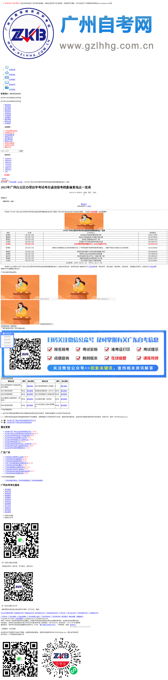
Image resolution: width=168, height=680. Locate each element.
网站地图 (72, 616)
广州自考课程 (21, 616)
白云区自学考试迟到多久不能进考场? (17, 435)
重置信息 (13, 326)
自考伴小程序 (9, 145)
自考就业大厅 (9, 133)
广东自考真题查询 (24, 480)
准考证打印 (8, 137)
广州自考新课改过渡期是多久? (15, 467)
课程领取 (8, 119)
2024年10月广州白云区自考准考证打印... (18, 431)
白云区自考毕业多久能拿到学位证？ (17, 446)
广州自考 (91, 266)
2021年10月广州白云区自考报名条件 (19, 422)
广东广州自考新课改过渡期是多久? (17, 463)
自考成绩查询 (9, 135)
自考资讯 (8, 107)
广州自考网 (12, 182)
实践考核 (8, 504)
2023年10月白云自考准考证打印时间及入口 (19, 433)
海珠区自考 (8, 162)
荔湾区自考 (8, 158)
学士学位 (8, 506)
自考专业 (8, 113)
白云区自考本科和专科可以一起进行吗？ (19, 444)
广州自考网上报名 (11, 131)
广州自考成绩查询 (36, 480)
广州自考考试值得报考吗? (13, 461)
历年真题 (8, 489)
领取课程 (30, 386)
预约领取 (64, 386)
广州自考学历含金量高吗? (13, 459)
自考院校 (8, 115)
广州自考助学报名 (11, 480)
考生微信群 (8, 139)
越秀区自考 (8, 160)
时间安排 (8, 510)
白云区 (20, 182)
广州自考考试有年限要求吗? (14, 473)
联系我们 (65, 616)
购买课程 (30, 391)
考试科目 (8, 508)
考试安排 (8, 111)
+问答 (89, 206)
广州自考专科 (56, 616)
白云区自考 (8, 166)
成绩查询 (8, 495)
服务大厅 (8, 147)
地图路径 (80, 616)
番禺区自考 (8, 169)
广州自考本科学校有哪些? (13, 465)
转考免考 (8, 493)
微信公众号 (8, 141)
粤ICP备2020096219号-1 (48, 625)
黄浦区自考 (8, 168)
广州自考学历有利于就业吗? (14, 469)
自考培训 (4, 178)
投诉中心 (73, 625)
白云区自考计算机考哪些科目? (15, 448)
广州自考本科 (45, 616)
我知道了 (84, 204)
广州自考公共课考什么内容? (14, 457)
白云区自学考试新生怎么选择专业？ (17, 439)
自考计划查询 (9, 143)
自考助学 (8, 123)
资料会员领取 (5, 180)
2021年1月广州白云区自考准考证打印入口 (21, 420)
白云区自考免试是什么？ (13, 442)
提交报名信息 (5, 326)
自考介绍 (8, 491)
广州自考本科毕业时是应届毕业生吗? (17, 471)
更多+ (6, 171)
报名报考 (8, 109)
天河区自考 (8, 164)
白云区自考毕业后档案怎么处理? (16, 437)
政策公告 (8, 121)
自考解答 (8, 117)
